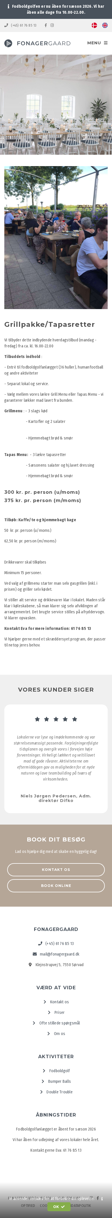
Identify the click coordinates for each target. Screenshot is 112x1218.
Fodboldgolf (59, 1070)
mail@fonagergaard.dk (59, 954)
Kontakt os (56, 869)
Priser (59, 1012)
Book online (56, 885)
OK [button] (56, 1207)
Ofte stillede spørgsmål (59, 1023)
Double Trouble (59, 1092)
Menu (95, 42)
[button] (102, 1199)
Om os (59, 1033)
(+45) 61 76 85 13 (23, 25)
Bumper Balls (59, 1081)
